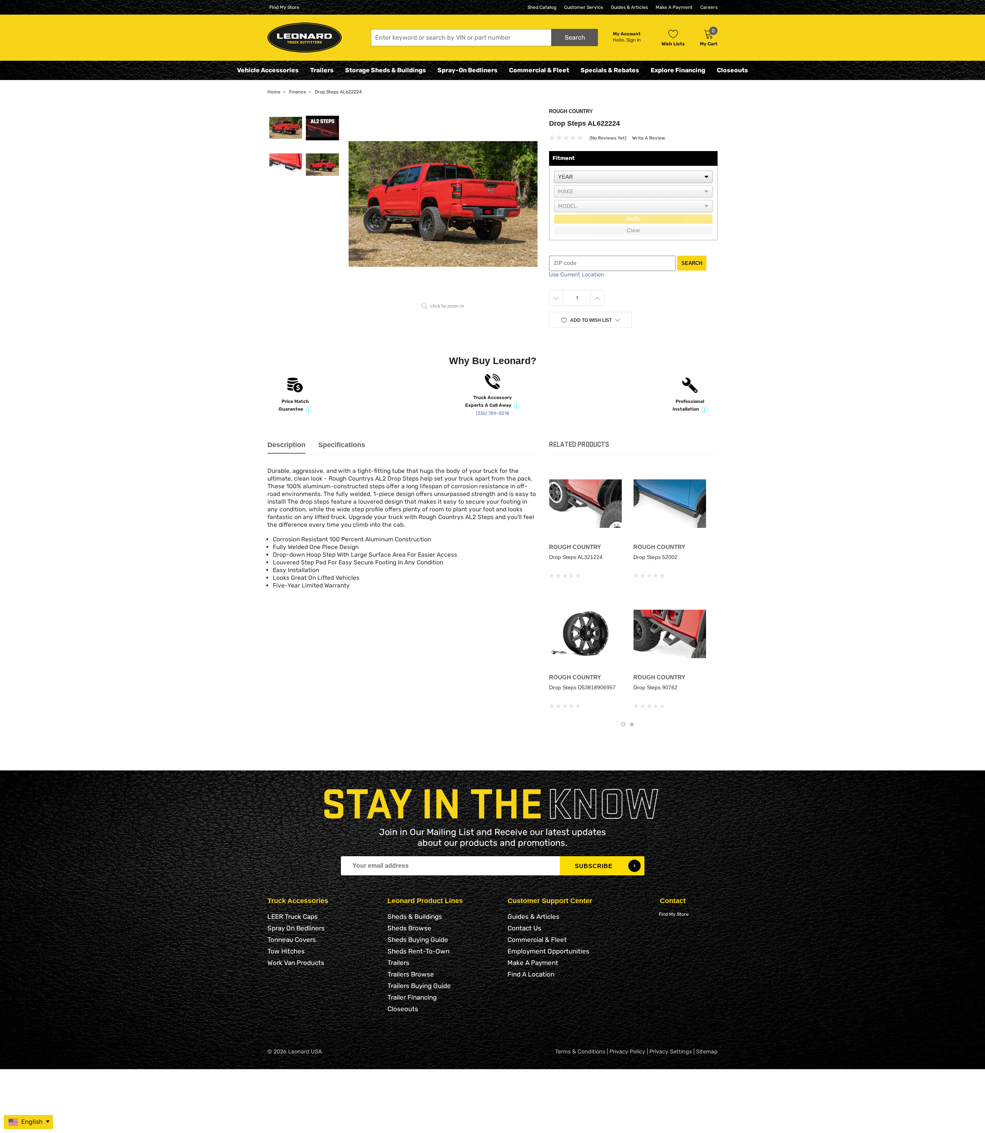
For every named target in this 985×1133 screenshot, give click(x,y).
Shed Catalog (542, 7)
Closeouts (732, 70)
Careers (709, 7)
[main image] (443, 204)
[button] (484, 37)
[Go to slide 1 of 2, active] (623, 724)
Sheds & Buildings (414, 916)
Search (691, 263)
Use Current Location (576, 274)
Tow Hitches (286, 951)
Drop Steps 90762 (655, 687)
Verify (633, 219)
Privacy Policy (627, 1051)
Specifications (341, 445)
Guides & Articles (629, 7)
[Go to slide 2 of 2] (632, 724)
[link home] (304, 37)
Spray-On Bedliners (467, 70)
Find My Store (284, 7)
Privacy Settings (670, 1051)
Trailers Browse (410, 974)
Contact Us (524, 928)
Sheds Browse (409, 928)
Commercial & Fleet (539, 70)
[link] (585, 503)
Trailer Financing (412, 997)
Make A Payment (674, 7)
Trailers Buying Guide (419, 986)
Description (286, 445)
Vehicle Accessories (268, 70)
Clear (633, 230)
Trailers (322, 70)
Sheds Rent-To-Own (418, 951)
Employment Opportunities (548, 951)
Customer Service (583, 7)
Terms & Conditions (580, 1051)
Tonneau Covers (291, 940)
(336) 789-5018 (492, 413)
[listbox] (633, 177)
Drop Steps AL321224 (576, 557)
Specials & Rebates (610, 70)
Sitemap (707, 1051)
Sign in (634, 40)
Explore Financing (678, 70)
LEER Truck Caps (292, 916)
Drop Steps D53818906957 (582, 687)
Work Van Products (295, 963)
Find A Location (531, 974)
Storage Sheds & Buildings (385, 70)
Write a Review (648, 138)
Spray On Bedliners (296, 928)
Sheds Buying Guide (417, 940)
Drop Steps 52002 (655, 557)
